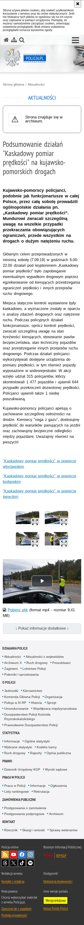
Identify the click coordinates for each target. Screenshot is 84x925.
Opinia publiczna (58, 753)
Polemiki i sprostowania (21, 674)
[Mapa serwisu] (14, 40)
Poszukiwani (61, 663)
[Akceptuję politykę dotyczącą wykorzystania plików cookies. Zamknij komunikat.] (77, 4)
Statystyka (11, 732)
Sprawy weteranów (63, 830)
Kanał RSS (5, 854)
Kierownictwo (32, 691)
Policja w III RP (15, 703)
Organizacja (53, 697)
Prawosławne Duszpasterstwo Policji (31, 725)
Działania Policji (15, 648)
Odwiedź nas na (13, 854)
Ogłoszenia (58, 786)
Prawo (7, 761)
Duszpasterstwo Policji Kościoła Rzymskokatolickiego (27, 717)
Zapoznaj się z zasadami (16, 908)
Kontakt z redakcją (12, 881)
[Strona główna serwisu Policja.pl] (6, 40)
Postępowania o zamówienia (25, 808)
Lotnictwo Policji (34, 668)
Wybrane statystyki (18, 747)
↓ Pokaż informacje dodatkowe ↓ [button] (42, 628)
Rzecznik (11, 830)
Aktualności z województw (45, 656)
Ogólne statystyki (37, 741)
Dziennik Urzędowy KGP (22, 769)
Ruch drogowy (37, 663)
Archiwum (56, 814)
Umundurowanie (16, 708)
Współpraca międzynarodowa (55, 708)
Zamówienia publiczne (19, 799)
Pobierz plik (18, 610)
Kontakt (8, 821)
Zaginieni (11, 668)
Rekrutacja (41, 791)
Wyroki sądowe (56, 769)
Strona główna (13, 84)
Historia (36, 703)
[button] (75, 40)
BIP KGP (61, 855)
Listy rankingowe (16, 791)
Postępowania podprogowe (24, 814)
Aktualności (36, 84)
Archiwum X (13, 663)
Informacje (12, 741)
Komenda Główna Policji (22, 697)
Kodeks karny (47, 747)
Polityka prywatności (14, 915)
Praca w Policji (13, 777)
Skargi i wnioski (33, 830)
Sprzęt (51, 703)
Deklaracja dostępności (57, 881)
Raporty (36, 753)
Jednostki (11, 691)
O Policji (8, 682)
